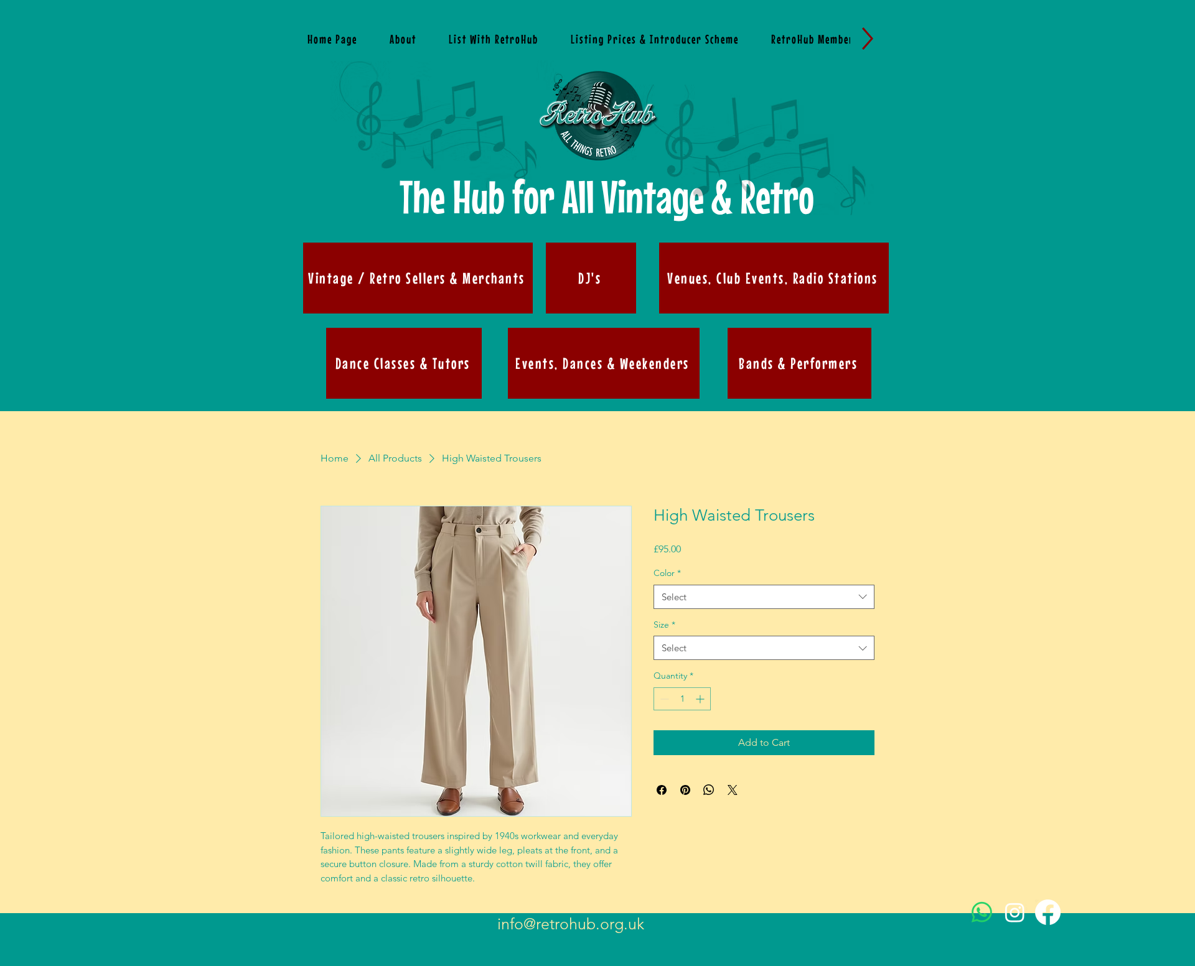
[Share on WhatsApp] (708, 790)
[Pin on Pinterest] (685, 790)
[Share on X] (732, 790)
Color (667, 572)
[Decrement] (663, 699)
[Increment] (701, 699)
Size (664, 624)
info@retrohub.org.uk (570, 923)
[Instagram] (1015, 912)
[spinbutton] (682, 699)
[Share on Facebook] (661, 790)
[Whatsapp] (982, 912)
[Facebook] (1048, 912)
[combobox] (764, 597)
